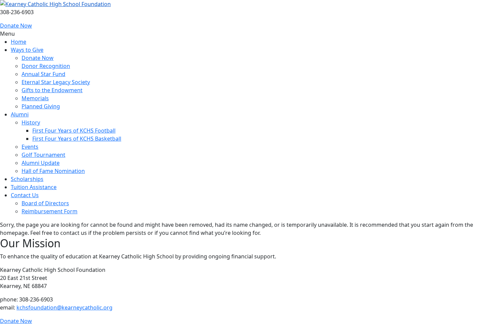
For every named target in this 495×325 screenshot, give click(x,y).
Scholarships (27, 179)
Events (30, 146)
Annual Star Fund (43, 74)
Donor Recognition (46, 66)
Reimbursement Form (49, 211)
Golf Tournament (43, 154)
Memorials (35, 98)
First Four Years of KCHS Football (74, 130)
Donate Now (16, 25)
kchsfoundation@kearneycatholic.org (64, 307)
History (31, 122)
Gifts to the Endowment (52, 90)
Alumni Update (41, 163)
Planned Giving (41, 106)
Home (18, 41)
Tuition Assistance (34, 187)
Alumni (20, 114)
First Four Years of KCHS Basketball (76, 138)
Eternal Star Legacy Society (56, 82)
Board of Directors (45, 203)
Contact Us (25, 195)
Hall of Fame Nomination (53, 171)
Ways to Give (27, 49)
